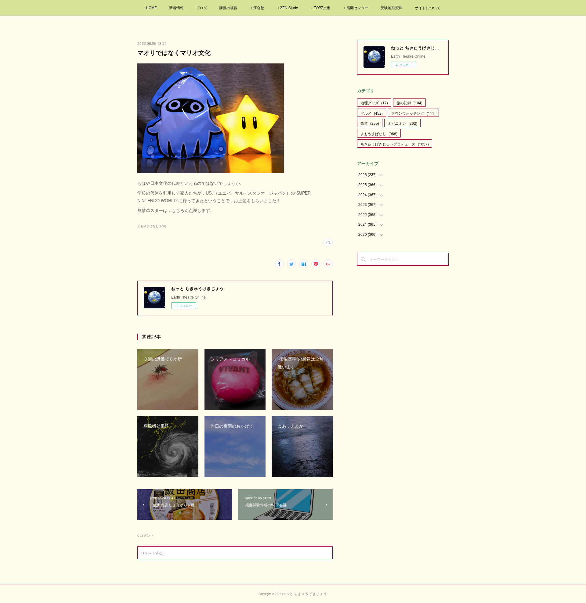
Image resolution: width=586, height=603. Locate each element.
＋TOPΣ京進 (320, 7)
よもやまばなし (378, 133)
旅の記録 (409, 102)
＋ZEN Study (287, 7)
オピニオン (402, 123)
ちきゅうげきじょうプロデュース (394, 143)
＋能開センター (355, 7)
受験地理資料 (392, 7)
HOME (151, 7)
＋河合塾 (257, 7)
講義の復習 (228, 7)
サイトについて (427, 7)
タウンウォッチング (413, 113)
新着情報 (176, 7)
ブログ (201, 7)
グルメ (371, 113)
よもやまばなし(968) (151, 226)
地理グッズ (374, 102)
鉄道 (369, 123)
